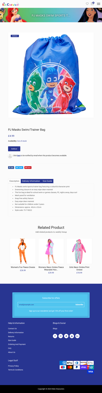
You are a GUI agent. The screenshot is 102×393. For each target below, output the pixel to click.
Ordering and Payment (17, 344)
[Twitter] (66, 336)
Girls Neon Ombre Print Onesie (79, 268)
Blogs (55, 329)
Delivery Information (16, 333)
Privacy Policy (13, 366)
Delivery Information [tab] (31, 181)
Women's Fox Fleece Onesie (23, 267)
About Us (11, 352)
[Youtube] (72, 336)
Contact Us (12, 329)
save (28, 167)
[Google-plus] (77, 336)
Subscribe (79, 305)
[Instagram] (60, 336)
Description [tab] (14, 181)
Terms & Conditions (15, 370)
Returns (11, 336)
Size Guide (12, 340)
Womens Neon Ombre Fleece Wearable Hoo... (51, 268)
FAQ (9, 348)
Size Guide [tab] (47, 181)
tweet (20, 167)
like (12, 167)
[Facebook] (55, 336)
